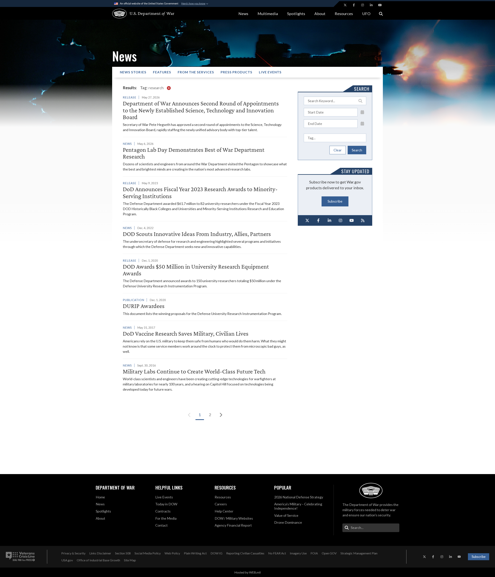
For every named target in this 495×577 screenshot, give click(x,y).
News (243, 13)
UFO (366, 13)
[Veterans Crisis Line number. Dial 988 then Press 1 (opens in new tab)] (20, 557)
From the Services (196, 72)
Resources (344, 13)
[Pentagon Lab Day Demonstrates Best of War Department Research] (205, 156)
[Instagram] (340, 220)
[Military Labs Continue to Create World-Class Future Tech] (205, 377)
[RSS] (363, 220)
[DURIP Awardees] (205, 306)
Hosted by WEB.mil (247, 572)
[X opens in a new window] (345, 5)
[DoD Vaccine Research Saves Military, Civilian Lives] (205, 339)
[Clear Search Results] (169, 87)
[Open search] (381, 13)
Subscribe (335, 201)
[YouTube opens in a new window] (380, 5)
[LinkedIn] (329, 220)
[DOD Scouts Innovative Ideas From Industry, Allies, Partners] (205, 237)
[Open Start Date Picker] (362, 112)
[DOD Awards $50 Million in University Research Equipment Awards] (205, 273)
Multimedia (268, 13)
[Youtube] (351, 220)
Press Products (236, 72)
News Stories (133, 72)
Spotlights (296, 13)
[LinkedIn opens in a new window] (371, 5)
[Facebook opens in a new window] (354, 5)
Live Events (270, 72)
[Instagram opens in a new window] (362, 5)
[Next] (220, 415)
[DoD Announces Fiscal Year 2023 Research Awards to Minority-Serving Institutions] (205, 198)
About (319, 13)
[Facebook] (318, 220)
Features (162, 72)
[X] (307, 220)
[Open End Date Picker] (362, 123)
